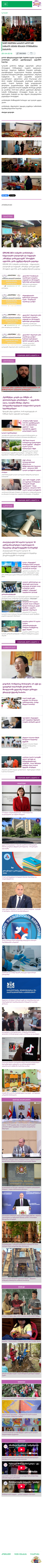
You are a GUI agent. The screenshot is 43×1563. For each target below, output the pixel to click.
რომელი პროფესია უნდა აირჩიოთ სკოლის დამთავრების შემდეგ (21, 1316)
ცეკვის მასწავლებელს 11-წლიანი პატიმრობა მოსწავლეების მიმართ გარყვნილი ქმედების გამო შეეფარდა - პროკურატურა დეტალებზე (20, 846)
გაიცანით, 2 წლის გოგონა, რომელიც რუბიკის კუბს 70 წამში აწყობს (21, 1341)
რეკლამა (34, 1554)
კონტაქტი (6, 1554)
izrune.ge (21, 1287)
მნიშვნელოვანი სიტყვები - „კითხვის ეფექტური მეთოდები (18, 1494)
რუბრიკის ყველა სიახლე (28, 355)
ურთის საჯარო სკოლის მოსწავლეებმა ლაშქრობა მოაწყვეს (19, 1398)
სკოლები (5, 13)
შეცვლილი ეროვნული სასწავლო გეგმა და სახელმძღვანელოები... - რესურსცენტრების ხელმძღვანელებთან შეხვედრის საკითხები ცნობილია (21, 1002)
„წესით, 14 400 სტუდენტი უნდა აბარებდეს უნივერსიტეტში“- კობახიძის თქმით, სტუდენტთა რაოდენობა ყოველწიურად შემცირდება (19, 1126)
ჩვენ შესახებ (21, 1554)
